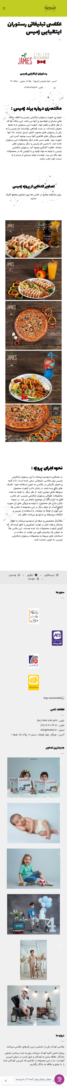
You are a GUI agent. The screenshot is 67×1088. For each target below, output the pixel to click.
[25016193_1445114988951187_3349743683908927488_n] (33, 377)
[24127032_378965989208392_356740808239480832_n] (33, 279)
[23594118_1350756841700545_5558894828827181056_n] (33, 239)
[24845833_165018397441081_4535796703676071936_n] (33, 325)
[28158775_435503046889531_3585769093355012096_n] (33, 423)
